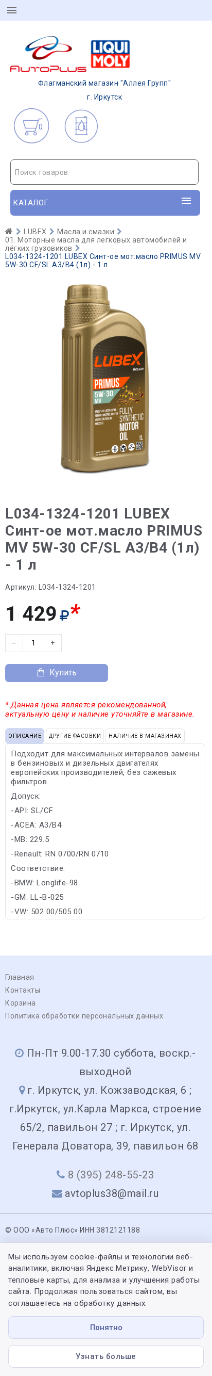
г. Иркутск (104, 90)
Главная (19, 977)
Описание (24, 736)
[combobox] (104, 172)
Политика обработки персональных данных (84, 1016)
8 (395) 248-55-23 (111, 1175)
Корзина (20, 1003)
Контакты (22, 990)
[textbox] (104, 172)
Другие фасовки (75, 736)
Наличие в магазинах (145, 736)
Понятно (106, 1327)
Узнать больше (106, 1356)
